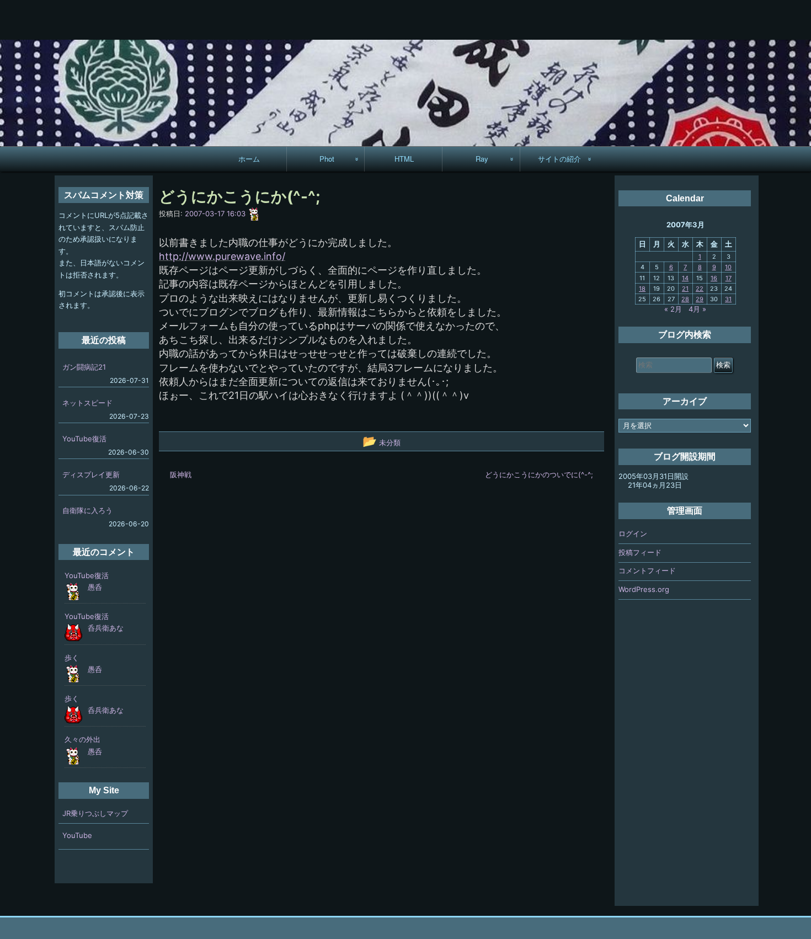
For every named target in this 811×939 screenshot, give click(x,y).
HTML (404, 158)
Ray (482, 158)
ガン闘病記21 (84, 366)
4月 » (697, 309)
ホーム (249, 158)
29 (699, 299)
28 (685, 299)
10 (728, 267)
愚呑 (95, 587)
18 (642, 288)
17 (728, 278)
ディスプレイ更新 (91, 474)
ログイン (632, 533)
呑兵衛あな (106, 627)
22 (699, 288)
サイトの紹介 (559, 158)
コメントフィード (647, 570)
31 (728, 299)
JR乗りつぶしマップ (95, 813)
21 (685, 288)
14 (685, 278)
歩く (72, 657)
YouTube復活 (84, 438)
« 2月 (673, 309)
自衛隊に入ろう (87, 510)
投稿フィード (639, 552)
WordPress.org (643, 589)
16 (714, 278)
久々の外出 (82, 739)
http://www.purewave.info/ (222, 256)
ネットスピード (87, 402)
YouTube (77, 835)
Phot (326, 158)
